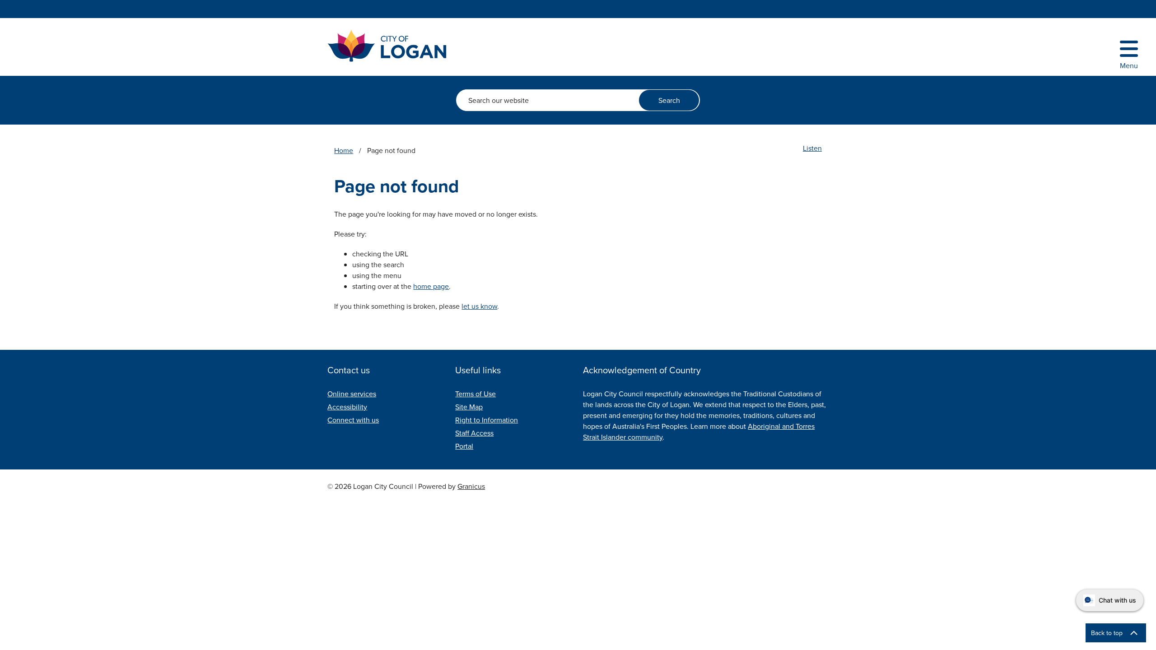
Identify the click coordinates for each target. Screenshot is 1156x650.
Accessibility (347, 407)
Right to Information (486, 420)
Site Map (469, 407)
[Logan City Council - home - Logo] (387, 45)
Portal (464, 446)
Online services (351, 394)
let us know (479, 306)
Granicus (471, 486)
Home (343, 150)
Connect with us (353, 420)
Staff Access (474, 433)
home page (431, 286)
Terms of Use (475, 394)
